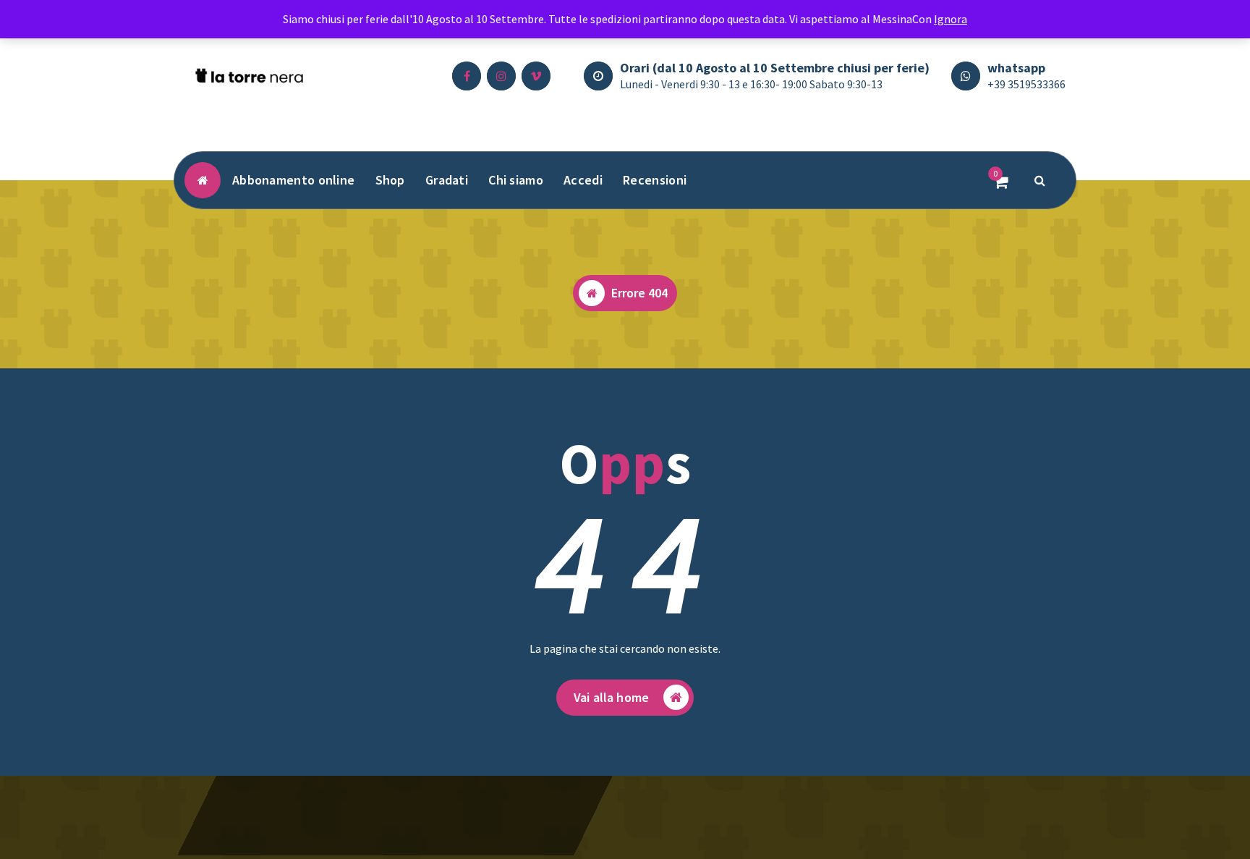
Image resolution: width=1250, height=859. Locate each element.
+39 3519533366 (1026, 84)
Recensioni (654, 180)
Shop (390, 180)
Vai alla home (611, 697)
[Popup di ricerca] (1040, 180)
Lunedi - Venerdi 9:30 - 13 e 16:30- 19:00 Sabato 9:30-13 (751, 84)
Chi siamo (515, 180)
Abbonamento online (293, 180)
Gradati (446, 180)
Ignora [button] (950, 19)
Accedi (583, 180)
